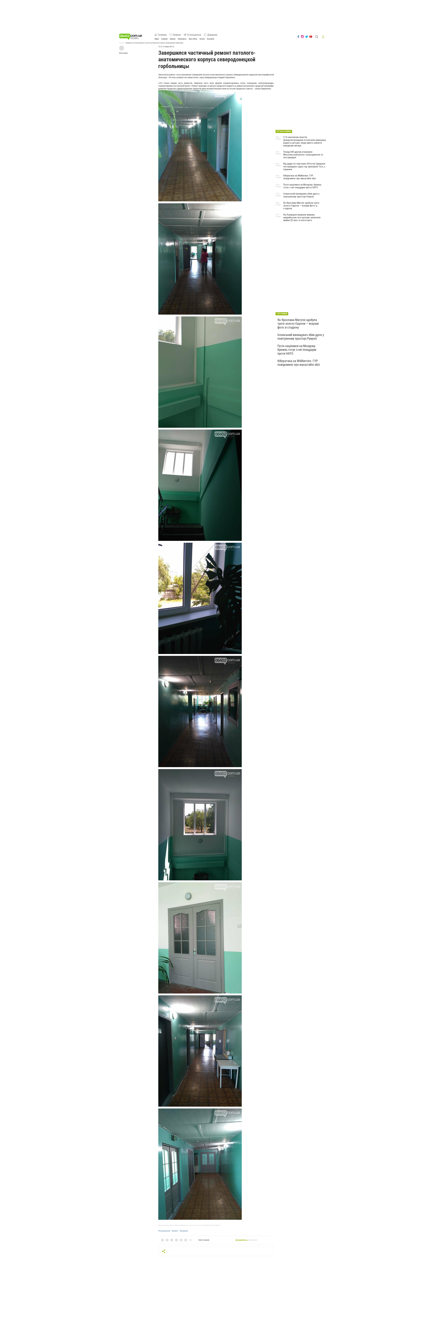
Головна (162, 35)
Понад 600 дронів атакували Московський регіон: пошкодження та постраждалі (303, 154)
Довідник (212, 35)
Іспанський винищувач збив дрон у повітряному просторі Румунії (301, 195)
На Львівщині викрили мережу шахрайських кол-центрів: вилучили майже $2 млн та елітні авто (301, 217)
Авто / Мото (193, 39)
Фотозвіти (210, 39)
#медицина (184, 1231)
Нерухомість (182, 39)
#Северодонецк (164, 1231)
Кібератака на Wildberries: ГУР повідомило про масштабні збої (299, 177)
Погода (202, 39)
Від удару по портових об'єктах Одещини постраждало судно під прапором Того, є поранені (304, 166)
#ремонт (175, 1231)
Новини (177, 35)
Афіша (157, 39)
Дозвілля (164, 39)
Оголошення (194, 35)
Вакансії (173, 39)
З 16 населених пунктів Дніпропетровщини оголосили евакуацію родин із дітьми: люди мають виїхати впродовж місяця (304, 141)
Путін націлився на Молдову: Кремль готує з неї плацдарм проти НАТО (302, 186)
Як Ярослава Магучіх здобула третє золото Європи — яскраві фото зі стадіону (301, 205)
